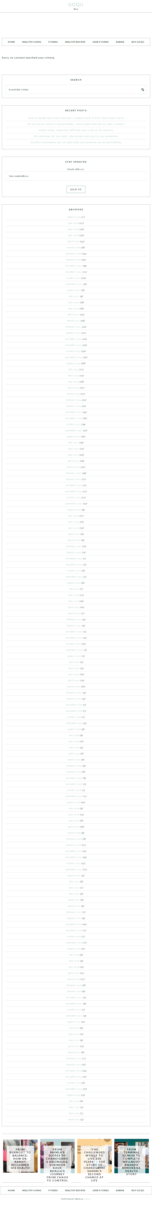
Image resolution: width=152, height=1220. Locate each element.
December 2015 (74, 997)
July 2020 (74, 662)
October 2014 (74, 1082)
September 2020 (74, 649)
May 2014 (74, 1113)
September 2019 (74, 723)
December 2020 (74, 631)
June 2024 (73, 375)
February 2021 (74, 619)
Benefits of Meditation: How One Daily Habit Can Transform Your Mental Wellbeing (76, 142)
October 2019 (74, 716)
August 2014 (73, 1094)
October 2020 (73, 643)
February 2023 (74, 473)
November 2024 (73, 344)
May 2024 (73, 381)
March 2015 (74, 1052)
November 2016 (74, 930)
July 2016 (74, 954)
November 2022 (73, 491)
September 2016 (74, 942)
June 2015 (74, 1033)
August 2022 (74, 509)
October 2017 (74, 863)
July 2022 (73, 515)
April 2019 (74, 753)
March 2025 (73, 320)
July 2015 (74, 1027)
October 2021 (74, 570)
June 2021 (73, 594)
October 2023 (74, 424)
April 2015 (73, 1046)
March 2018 (74, 832)
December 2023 (73, 412)
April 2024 (73, 387)
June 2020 (74, 668)
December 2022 (74, 485)
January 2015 (74, 1064)
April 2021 (73, 607)
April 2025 (73, 314)
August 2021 (74, 582)
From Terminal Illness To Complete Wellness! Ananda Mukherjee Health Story (131, 1162)
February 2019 (74, 765)
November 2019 (74, 710)
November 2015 (74, 1003)
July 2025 (74, 296)
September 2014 (73, 1088)
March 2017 (74, 905)
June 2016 (74, 960)
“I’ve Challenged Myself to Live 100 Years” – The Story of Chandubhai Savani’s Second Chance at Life (94, 1165)
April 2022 (74, 533)
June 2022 (73, 521)
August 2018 (73, 802)
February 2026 (74, 253)
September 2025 (74, 284)
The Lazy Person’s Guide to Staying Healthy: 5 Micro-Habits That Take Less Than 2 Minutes (76, 123)
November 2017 (73, 857)
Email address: (76, 169)
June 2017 (74, 887)
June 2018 (73, 814)
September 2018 (74, 796)
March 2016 (73, 979)
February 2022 (74, 546)
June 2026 (73, 229)
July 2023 (73, 442)
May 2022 (73, 527)
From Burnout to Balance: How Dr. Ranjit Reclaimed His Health (20, 1159)
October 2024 (73, 351)
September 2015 (74, 1015)
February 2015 (74, 1058)
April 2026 (73, 241)
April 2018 (73, 826)
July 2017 (74, 881)
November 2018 (74, 783)
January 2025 (73, 332)
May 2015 (74, 1040)
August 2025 (74, 290)
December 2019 (74, 704)
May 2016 (74, 966)
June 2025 (73, 302)
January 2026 (73, 259)
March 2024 (73, 393)
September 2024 (73, 357)
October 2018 (74, 790)
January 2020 (74, 698)
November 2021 (74, 564)
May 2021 (73, 601)
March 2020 (73, 686)
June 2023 (73, 448)
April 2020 (74, 680)
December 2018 (74, 777)
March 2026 (73, 247)
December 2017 (74, 851)
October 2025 (73, 277)
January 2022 (74, 552)
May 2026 (73, 235)
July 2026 (73, 223)
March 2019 (74, 759)
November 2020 (74, 637)
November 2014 (74, 1076)
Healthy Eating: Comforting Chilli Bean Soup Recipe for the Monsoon (76, 130)
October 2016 (74, 936)
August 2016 (73, 948)
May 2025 (73, 308)
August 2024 (73, 363)
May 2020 (73, 674)
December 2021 (74, 558)
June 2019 (74, 741)
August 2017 (74, 875)
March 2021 (74, 613)
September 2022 (73, 503)
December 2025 (73, 265)
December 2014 (74, 1070)
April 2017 (74, 899)
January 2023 (73, 479)
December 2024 (73, 338)
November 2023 (73, 418)
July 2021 (74, 588)
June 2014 (74, 1107)
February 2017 (74, 912)
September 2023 (73, 430)
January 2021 (74, 625)
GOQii (76, 4)
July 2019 (74, 735)
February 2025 (74, 326)
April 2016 (73, 972)
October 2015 (74, 1009)
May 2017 (74, 893)
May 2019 (74, 747)
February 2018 (74, 838)
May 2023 (73, 454)
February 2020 (74, 692)
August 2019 (74, 729)
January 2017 (74, 918)
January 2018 (73, 844)
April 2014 (74, 1119)
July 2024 (73, 369)
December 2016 (74, 924)
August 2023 (73, 436)
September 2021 (74, 576)
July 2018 (74, 808)
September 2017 (73, 869)
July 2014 (74, 1101)
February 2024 (73, 399)
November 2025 (73, 271)
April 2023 (74, 460)
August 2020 (74, 655)
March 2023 (73, 466)
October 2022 (74, 497)
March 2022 (74, 540)
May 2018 (74, 820)
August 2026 (74, 216)
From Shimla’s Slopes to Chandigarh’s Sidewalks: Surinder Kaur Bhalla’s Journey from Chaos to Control (57, 1165)
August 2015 (73, 1021)
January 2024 (73, 405)
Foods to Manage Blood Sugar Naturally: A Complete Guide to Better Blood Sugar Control (76, 117)
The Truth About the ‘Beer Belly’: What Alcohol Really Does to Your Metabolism (76, 136)
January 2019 (74, 771)
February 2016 (74, 985)
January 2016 (74, 991)
